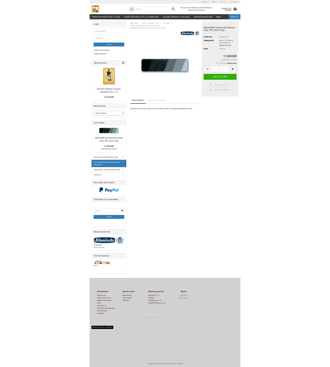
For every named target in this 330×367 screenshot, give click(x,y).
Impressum (101, 295)
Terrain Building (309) (202, 17)
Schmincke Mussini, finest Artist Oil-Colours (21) (107, 163)
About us (234, 17)
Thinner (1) (98, 175)
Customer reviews (157, 100)
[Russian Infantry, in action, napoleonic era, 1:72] (109, 76)
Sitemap (100, 313)
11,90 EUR (109, 146)
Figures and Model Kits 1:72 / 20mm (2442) (141, 17)
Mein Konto (127, 298)
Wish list (235, 2)
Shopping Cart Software (156, 364)
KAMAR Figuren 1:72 (157, 303)
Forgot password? (100, 54)
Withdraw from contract (102, 327)
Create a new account (101, 50)
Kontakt (126, 300)
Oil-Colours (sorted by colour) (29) (106, 157)
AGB (99, 303)
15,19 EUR (109, 97)
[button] (214, 2)
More (218, 17)
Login (109, 44)
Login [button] (224, 2)
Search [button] (206, 2)
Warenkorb (127, 295)
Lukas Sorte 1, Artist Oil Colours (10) (107, 170)
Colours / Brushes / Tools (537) (176, 17)
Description (138, 100)
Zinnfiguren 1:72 (155, 300)
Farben (151, 298)
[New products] (123, 63)
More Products (99, 247)
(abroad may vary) (225, 45)
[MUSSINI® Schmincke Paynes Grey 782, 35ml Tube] (165, 60)
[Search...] (173, 9)
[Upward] (323, 363)
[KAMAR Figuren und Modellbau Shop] (108, 9)
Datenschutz (102, 311)
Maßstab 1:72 (153, 295)
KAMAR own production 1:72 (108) (106, 17)
